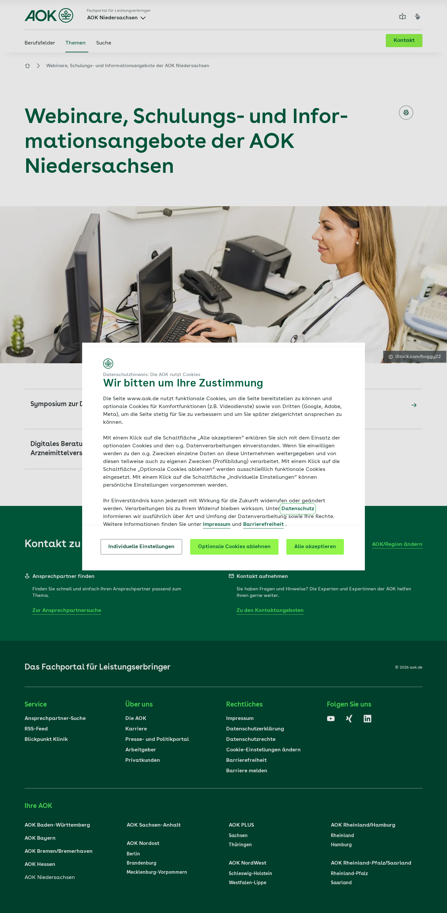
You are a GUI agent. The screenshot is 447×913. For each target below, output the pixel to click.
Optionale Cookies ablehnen (234, 546)
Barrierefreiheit (263, 524)
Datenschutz (297, 508)
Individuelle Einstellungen (141, 546)
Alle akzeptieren (315, 546)
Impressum (216, 524)
